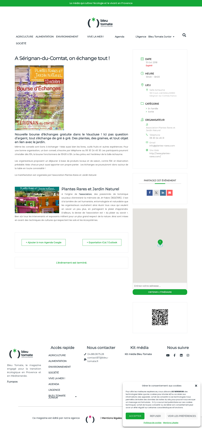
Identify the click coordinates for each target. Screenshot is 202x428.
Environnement (67, 36)
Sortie (151, 111)
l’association (85, 194)
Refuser (155, 416)
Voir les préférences (182, 416)
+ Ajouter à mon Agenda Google (43, 242)
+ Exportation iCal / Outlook (102, 242)
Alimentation (45, 36)
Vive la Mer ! (95, 36)
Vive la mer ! (57, 378)
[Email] (170, 193)
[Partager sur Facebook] (150, 193)
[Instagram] (188, 355)
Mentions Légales (170, 422)
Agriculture (24, 36)
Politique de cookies (152, 422)
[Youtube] (168, 355)
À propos (12, 381)
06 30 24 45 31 (157, 138)
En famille (153, 108)
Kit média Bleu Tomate (137, 354)
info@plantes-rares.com (162, 145)
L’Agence (141, 36)
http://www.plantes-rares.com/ (160, 155)
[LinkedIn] (163, 193)
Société (21, 43)
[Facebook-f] (175, 355)
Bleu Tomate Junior (159, 36)
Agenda (119, 36)
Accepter (135, 416)
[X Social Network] (156, 193)
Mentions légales (112, 418)
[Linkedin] (181, 355)
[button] (196, 385)
